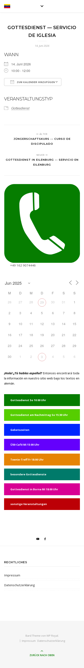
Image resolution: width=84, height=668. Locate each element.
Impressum (12, 575)
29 (42, 302)
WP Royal (52, 635)
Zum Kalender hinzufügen (35, 82)
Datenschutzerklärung (19, 585)
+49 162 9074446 (23, 265)
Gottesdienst (20, 108)
